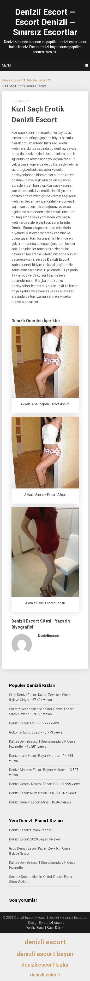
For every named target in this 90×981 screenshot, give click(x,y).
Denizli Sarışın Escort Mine (29, 802)
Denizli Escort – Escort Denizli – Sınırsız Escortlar (45, 22)
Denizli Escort (12, 80)
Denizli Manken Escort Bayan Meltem (37, 770)
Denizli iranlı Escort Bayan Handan (34, 756)
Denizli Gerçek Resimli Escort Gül (33, 784)
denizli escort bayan (45, 953)
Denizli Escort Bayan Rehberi (30, 830)
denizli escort (54, 923)
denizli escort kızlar (45, 965)
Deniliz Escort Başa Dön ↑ (45, 928)
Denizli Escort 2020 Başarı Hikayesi (35, 839)
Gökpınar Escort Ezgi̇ (24, 732)
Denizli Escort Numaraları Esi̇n (31, 793)
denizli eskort (45, 975)
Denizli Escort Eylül (23, 723)
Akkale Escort (37, 80)
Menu (6, 65)
